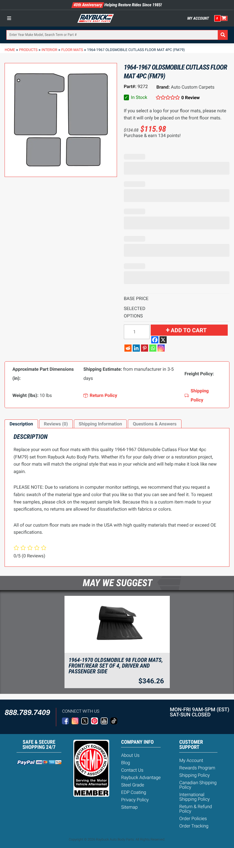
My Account (198, 19)
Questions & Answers (154, 424)
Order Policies (193, 818)
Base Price (136, 298)
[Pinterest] (144, 348)
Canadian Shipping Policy (198, 785)
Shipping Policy (194, 775)
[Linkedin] (136, 348)
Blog (125, 762)
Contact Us (132, 770)
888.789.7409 (27, 712)
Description (21, 424)
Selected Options (135, 312)
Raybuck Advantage (141, 777)
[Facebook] (154, 339)
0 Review (190, 97)
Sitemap (129, 807)
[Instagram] (161, 348)
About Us (130, 755)
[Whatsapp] (152, 348)
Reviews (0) (56, 424)
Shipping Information (100, 424)
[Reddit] (128, 348)
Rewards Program (197, 767)
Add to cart (189, 330)
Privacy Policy (135, 799)
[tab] (21, 424)
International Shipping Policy (194, 797)
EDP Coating (133, 792)
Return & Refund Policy (195, 809)
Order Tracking (193, 826)
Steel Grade (132, 785)
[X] (163, 339)
